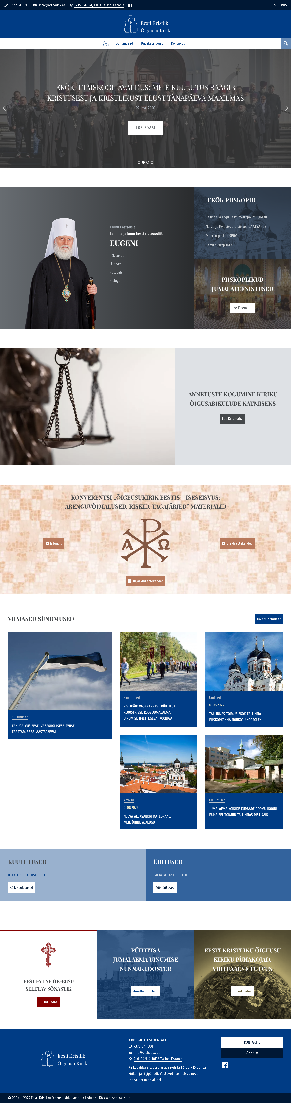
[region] (145, 108)
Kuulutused (20, 717)
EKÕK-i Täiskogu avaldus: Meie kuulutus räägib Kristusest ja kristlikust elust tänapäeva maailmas (145, 92)
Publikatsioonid (152, 43)
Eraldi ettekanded (240, 543)
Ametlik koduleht (145, 991)
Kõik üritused (165, 887)
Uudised (116, 264)
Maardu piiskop (222, 236)
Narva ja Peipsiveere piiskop (236, 226)
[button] (4, 108)
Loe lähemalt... (242, 308)
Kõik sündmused (269, 619)
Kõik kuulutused (21, 887)
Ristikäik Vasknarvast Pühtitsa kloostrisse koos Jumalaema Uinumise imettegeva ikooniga (149, 712)
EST (275, 5)
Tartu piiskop (221, 245)
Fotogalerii (117, 272)
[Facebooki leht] (130, 5)
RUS (284, 5)
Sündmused (124, 43)
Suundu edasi (48, 1002)
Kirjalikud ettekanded (148, 581)
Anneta (252, 1052)
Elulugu (115, 280)
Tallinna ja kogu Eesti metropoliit (236, 217)
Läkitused (117, 255)
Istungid (56, 543)
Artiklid (129, 800)
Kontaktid (178, 43)
